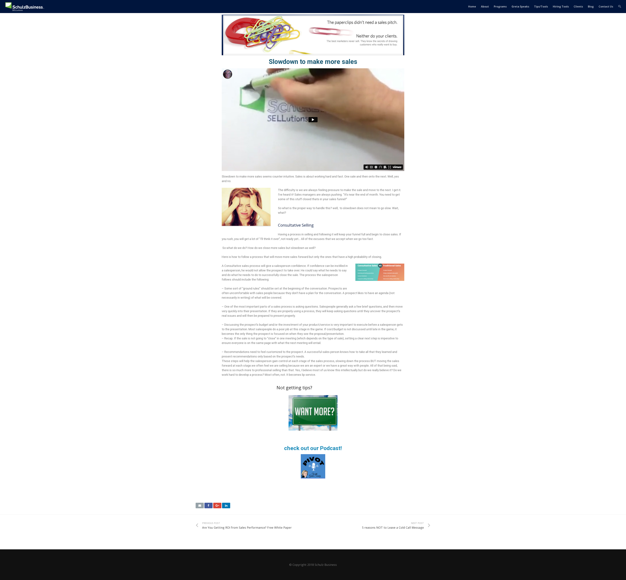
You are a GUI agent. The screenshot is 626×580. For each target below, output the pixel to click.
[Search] (620, 6)
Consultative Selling (296, 225)
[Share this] (208, 505)
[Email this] (200, 505)
